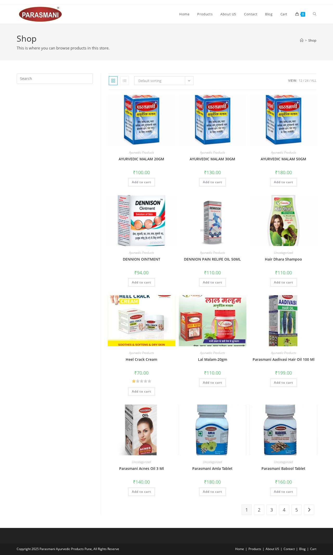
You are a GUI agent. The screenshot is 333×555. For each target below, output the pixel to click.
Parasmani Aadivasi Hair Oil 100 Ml (284, 359)
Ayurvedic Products (141, 152)
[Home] (301, 40)
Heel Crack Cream (141, 359)
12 (300, 80)
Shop (312, 40)
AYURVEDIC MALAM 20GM (141, 158)
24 (307, 80)
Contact (289, 549)
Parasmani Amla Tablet (212, 468)
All (313, 80)
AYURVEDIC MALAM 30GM (212, 158)
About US (272, 549)
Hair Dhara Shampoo (283, 259)
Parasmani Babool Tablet (283, 468)
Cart (313, 549)
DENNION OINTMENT (141, 259)
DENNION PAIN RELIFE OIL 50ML (212, 259)
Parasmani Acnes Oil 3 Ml (141, 468)
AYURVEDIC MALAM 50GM (283, 158)
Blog (302, 549)
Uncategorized (283, 252)
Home (239, 549)
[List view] (124, 80)
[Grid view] (113, 80)
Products (254, 549)
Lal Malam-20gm (212, 359)
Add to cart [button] (141, 182)
